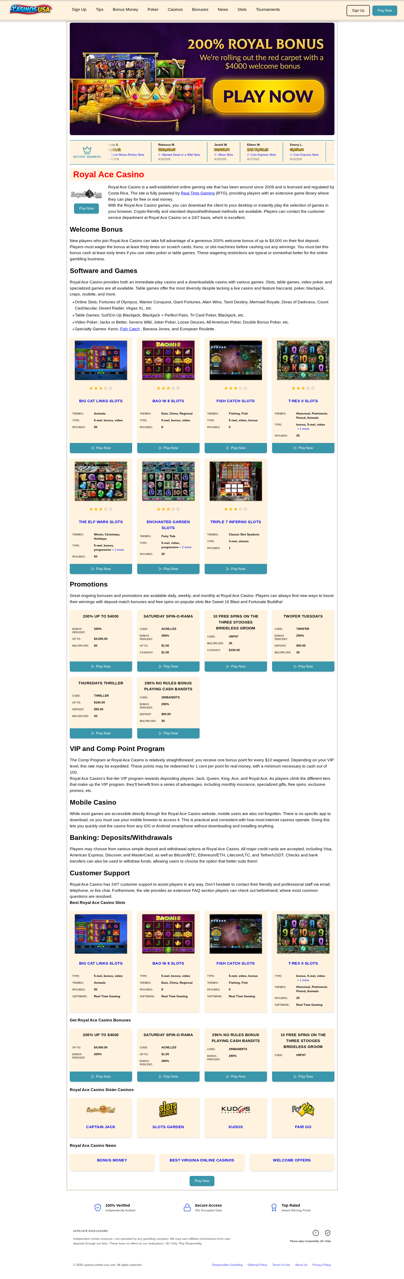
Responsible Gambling (227, 1264)
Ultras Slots (217, 154)
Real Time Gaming (198, 193)
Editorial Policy (257, 1264)
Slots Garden (168, 1127)
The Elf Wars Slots (101, 522)
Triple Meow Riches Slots (119, 154)
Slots (242, 9)
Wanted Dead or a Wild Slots (173, 154)
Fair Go (303, 1127)
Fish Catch (130, 329)
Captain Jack (100, 1127)
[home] (35, 16)
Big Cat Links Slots (101, 401)
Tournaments (268, 9)
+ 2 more (185, 547)
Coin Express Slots (255, 154)
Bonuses (200, 9)
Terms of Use (281, 1264)
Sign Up (79, 9)
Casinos (175, 9)
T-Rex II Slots (303, 401)
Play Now (384, 10)
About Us (301, 1264)
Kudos (236, 1127)
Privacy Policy (322, 1264)
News (223, 9)
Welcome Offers (292, 1160)
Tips (99, 9)
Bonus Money (125, 9)
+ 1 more (303, 428)
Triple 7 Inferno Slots (235, 522)
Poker (153, 9)
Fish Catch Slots (236, 401)
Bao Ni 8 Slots (168, 401)
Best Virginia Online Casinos (202, 1160)
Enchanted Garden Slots (168, 525)
